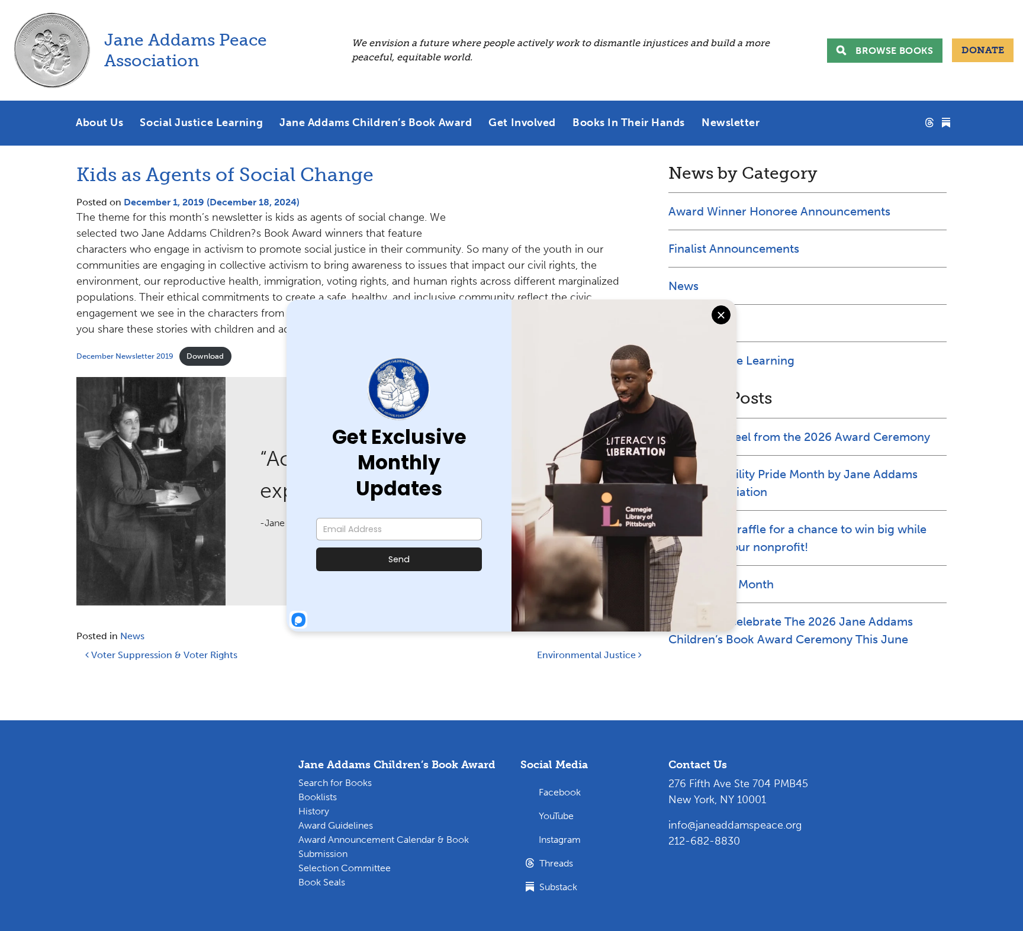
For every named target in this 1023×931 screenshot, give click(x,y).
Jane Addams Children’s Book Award (375, 122)
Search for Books (335, 782)
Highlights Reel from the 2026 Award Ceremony (799, 437)
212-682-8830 (704, 841)
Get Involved (522, 122)
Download (205, 356)
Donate (982, 50)
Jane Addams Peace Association (187, 50)
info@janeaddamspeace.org (735, 825)
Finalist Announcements (733, 248)
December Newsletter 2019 (124, 356)
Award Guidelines (335, 825)
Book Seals (321, 882)
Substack (557, 887)
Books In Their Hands (628, 122)
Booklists (317, 797)
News (132, 636)
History (313, 811)
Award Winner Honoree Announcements (779, 211)
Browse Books (894, 50)
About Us (99, 122)
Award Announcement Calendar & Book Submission (383, 846)
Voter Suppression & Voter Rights (163, 655)
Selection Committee (344, 868)
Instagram (560, 839)
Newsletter (731, 122)
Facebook (560, 792)
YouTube (556, 816)
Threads (555, 863)
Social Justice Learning (201, 122)
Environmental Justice (587, 655)
